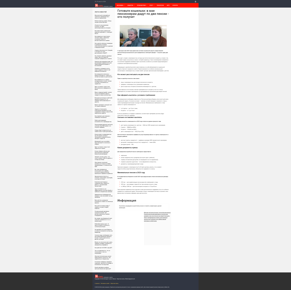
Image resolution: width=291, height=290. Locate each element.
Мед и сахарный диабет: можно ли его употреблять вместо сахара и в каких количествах (103, 93)
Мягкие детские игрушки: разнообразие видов (157, 212)
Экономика (120, 5)
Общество (130, 5)
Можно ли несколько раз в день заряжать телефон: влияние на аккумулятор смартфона (103, 243)
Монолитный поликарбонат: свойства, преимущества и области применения (102, 16)
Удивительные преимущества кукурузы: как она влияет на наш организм (104, 196)
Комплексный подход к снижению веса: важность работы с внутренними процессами (102, 184)
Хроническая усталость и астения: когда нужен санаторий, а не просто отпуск (103, 178)
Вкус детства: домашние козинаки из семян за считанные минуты (104, 201)
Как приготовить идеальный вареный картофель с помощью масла (103, 32)
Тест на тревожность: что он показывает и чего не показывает (102, 252)
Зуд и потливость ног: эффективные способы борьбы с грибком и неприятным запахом (104, 190)
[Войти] (195, 1)
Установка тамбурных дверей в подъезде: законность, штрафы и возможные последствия (104, 263)
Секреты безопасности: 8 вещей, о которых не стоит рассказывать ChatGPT (103, 51)
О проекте (97, 283)
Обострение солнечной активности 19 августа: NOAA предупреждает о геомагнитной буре (103, 164)
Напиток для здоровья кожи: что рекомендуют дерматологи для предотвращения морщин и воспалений (104, 63)
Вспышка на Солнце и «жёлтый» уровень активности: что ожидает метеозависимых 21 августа (103, 100)
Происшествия (141, 5)
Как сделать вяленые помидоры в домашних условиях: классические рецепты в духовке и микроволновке (104, 45)
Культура (175, 5)
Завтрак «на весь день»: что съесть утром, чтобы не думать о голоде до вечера (103, 158)
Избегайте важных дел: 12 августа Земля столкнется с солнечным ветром (102, 225)
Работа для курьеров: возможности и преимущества (103, 120)
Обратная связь (114, 283)
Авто (168, 5)
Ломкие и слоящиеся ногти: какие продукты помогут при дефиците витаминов (102, 70)
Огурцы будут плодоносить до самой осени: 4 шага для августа (103, 130)
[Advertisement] (157, 232)
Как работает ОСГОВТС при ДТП (103, 247)
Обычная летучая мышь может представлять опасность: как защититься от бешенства (103, 257)
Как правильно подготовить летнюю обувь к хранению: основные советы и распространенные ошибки (102, 38)
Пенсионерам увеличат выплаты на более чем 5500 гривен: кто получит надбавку (104, 126)
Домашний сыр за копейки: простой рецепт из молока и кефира (102, 143)
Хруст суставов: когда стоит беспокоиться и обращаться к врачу (103, 88)
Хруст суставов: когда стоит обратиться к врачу (102, 147)
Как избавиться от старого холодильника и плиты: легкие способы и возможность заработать (103, 81)
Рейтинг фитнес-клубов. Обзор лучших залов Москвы (103, 21)
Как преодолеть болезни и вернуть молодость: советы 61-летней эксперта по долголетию (103, 75)
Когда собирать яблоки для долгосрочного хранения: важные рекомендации (102, 152)
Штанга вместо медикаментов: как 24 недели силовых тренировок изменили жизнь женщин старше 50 (103, 136)
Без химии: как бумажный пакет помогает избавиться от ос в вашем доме (103, 220)
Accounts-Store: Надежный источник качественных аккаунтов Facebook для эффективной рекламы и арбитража (157, 218)
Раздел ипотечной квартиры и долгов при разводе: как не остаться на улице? (156, 215)
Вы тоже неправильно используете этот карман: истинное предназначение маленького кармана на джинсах (104, 171)
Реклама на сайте (105, 283)
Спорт (151, 5)
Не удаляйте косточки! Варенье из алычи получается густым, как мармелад (104, 231)
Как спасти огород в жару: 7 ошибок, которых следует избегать (102, 207)
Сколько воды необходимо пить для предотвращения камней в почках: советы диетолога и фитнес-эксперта (103, 237)
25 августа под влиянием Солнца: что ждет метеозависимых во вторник (102, 26)
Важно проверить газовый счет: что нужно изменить (103, 105)
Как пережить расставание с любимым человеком (102, 116)
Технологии (160, 5)
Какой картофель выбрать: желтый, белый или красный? (103, 268)
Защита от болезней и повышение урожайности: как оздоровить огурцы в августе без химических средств (104, 111)
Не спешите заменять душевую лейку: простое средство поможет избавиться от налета (103, 57)
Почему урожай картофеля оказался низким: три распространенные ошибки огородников (102, 213)
